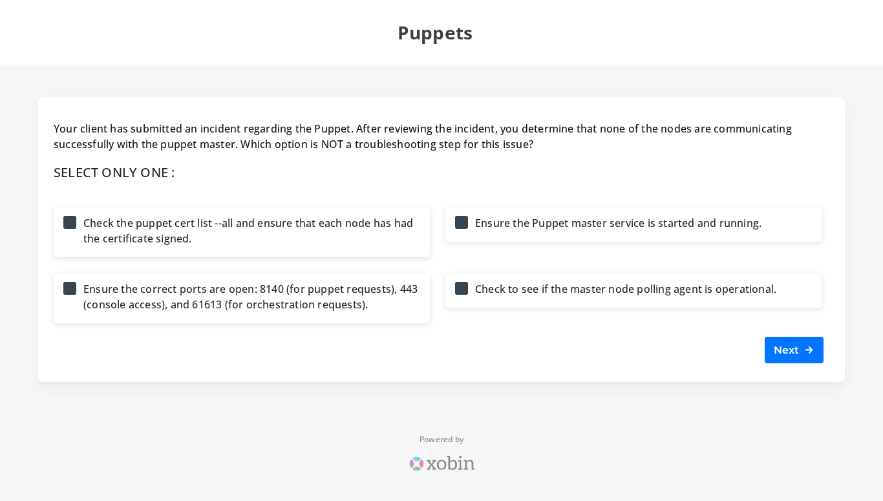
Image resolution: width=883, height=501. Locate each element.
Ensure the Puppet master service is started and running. (618, 223)
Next (789, 350)
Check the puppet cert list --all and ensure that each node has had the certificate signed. (248, 231)
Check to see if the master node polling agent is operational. (625, 289)
